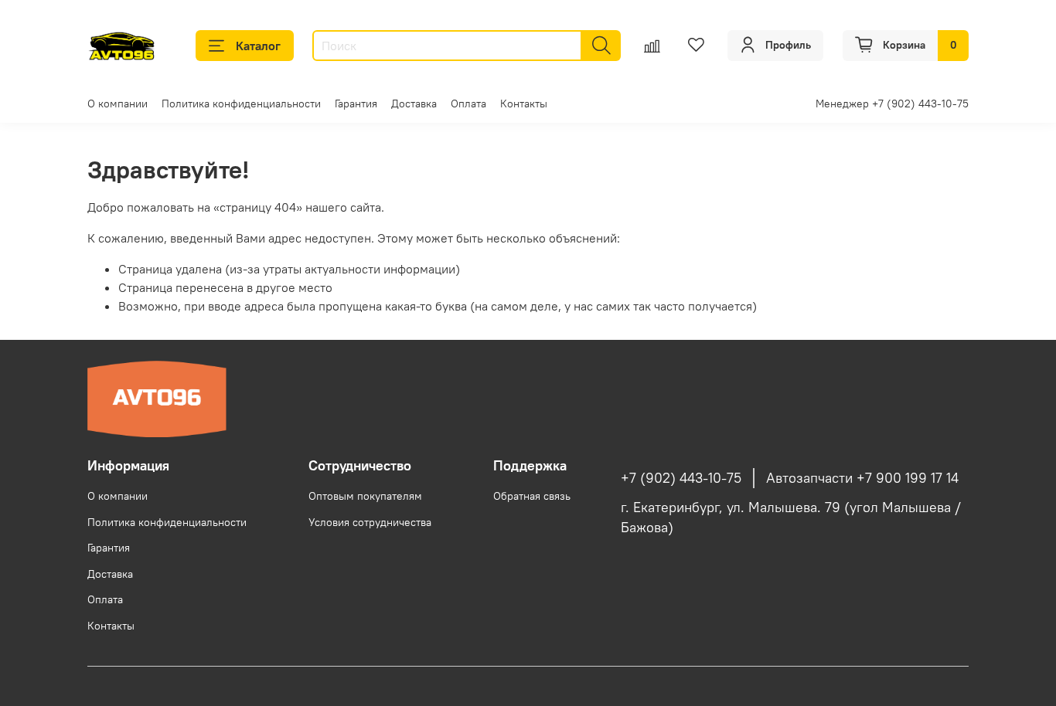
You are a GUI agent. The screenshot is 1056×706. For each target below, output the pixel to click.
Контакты (523, 103)
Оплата (468, 103)
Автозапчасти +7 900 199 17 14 (862, 478)
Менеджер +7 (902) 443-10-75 (892, 103)
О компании (117, 103)
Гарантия (356, 103)
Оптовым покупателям (365, 496)
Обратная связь (532, 496)
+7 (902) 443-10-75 (681, 478)
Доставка (414, 103)
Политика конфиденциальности (241, 103)
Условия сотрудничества (369, 522)
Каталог (258, 45)
